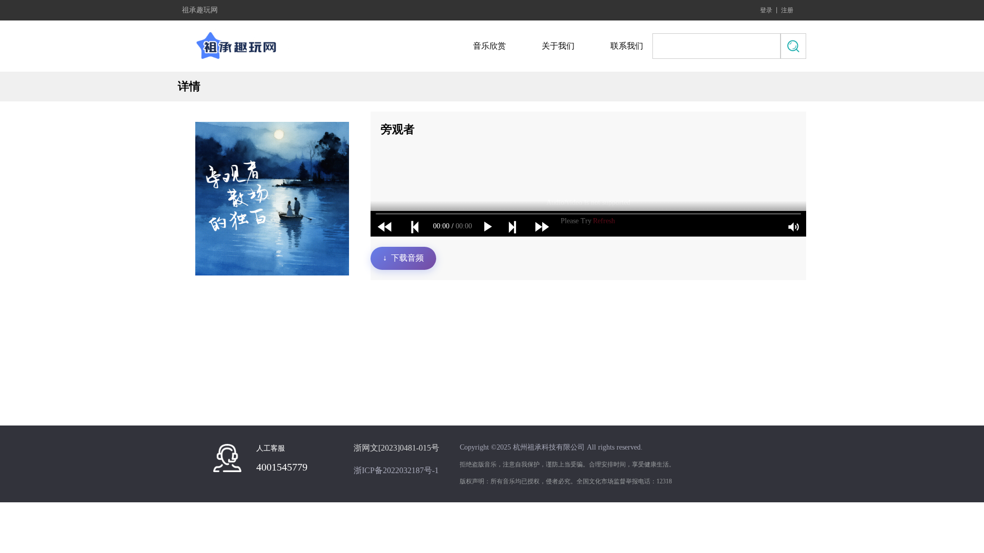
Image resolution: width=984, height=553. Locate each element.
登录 (766, 10)
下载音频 (403, 257)
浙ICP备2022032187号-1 (396, 470)
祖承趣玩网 (200, 10)
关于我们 (558, 45)
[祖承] (239, 46)
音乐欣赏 (489, 45)
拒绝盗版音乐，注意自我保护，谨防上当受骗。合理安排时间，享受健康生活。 (567, 464)
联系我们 (626, 45)
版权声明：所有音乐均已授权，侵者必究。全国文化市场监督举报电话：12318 (566, 481)
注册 (787, 10)
